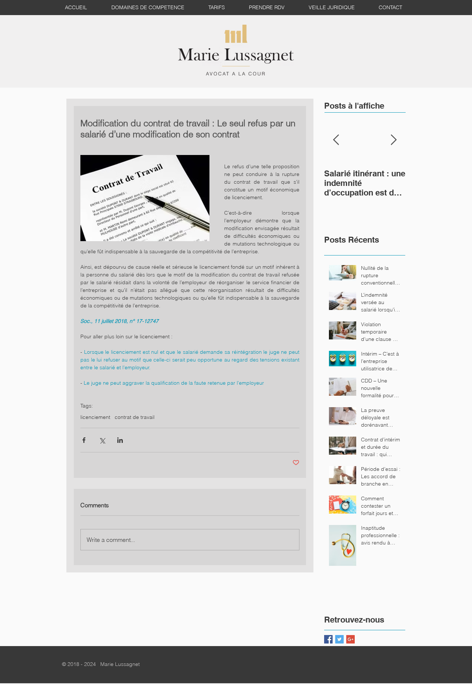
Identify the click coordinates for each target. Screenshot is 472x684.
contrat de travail (135, 417)
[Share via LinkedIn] (120, 440)
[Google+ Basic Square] (350, 639)
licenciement (95, 417)
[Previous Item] (336, 140)
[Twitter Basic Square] (339, 639)
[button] (334, 7)
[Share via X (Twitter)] (101, 440)
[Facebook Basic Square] (328, 639)
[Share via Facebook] (83, 440)
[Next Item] (393, 140)
